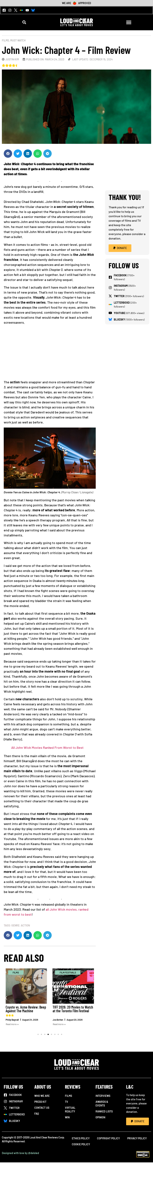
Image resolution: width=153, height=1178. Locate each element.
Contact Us (41, 1107)
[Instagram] (10, 10)
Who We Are (42, 1095)
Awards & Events (102, 1103)
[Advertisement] (50, 354)
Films (5, 40)
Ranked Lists (104, 1111)
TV (66, 1101)
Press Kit (40, 1101)
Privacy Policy (137, 1138)
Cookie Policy (81, 1144)
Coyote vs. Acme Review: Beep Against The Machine (26, 1009)
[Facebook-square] (4, 10)
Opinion (100, 1117)
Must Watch (18, 40)
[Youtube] (27, 10)
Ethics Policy (81, 1138)
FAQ (36, 1113)
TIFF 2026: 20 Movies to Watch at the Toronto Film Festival (73, 1009)
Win (67, 1117)
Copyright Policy (108, 1138)
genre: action (20, 925)
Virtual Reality (70, 1109)
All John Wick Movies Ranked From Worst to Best (47, 747)
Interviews (103, 1095)
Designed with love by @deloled (20, 1153)
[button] (24, 22)
